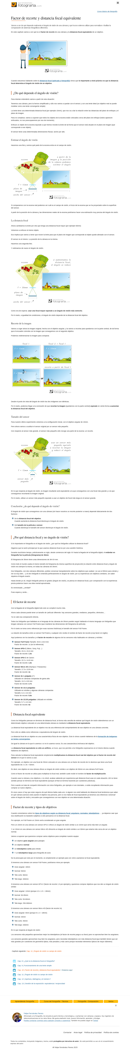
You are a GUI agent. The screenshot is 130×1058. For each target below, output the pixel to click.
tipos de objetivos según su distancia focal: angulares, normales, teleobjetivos (67, 813)
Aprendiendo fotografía (24, 1001)
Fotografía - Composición (88, 1001)
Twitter (95, 1020)
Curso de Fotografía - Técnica (56, 1001)
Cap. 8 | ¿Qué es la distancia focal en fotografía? (36, 961)
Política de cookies (111, 1032)
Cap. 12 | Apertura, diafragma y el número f (34, 979)
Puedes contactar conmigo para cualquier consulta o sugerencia (47, 1020)
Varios (110, 1001)
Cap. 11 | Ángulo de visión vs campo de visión (44, 951)
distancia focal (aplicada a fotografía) (55, 81)
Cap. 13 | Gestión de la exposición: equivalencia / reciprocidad (41, 983)
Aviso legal (78, 1032)
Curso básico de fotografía (107, 11)
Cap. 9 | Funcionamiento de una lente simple (35, 965)
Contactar (67, 1032)
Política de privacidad (93, 1032)
